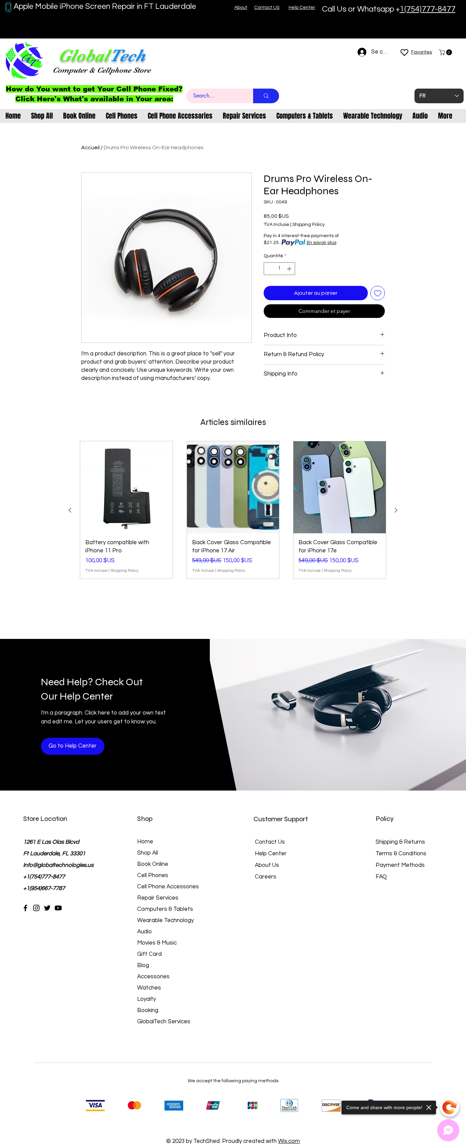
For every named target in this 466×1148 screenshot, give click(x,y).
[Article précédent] (70, 510)
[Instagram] (36, 908)
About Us (267, 865)
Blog (143, 965)
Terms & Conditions (401, 854)
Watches (149, 988)
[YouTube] (58, 908)
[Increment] (290, 269)
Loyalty (146, 999)
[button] (446, 52)
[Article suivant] (396, 510)
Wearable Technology (165, 920)
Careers (265, 877)
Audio (144, 932)
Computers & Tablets (165, 909)
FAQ (381, 877)
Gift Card (149, 954)
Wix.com (289, 1141)
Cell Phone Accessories (168, 887)
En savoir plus (321, 242)
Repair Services (157, 898)
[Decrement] (269, 269)
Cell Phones (152, 875)
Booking (147, 1010)
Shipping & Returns (400, 842)
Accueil (90, 147)
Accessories (153, 977)
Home (145, 842)
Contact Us (270, 842)
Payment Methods (401, 865)
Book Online (152, 864)
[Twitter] (47, 908)
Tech (127, 55)
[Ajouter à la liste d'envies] (377, 293)
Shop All (147, 853)
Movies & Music (157, 943)
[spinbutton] (279, 269)
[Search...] (266, 96)
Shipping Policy (308, 224)
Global (83, 55)
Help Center (271, 854)
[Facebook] (25, 908)
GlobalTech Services (163, 1022)
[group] (233, 510)
